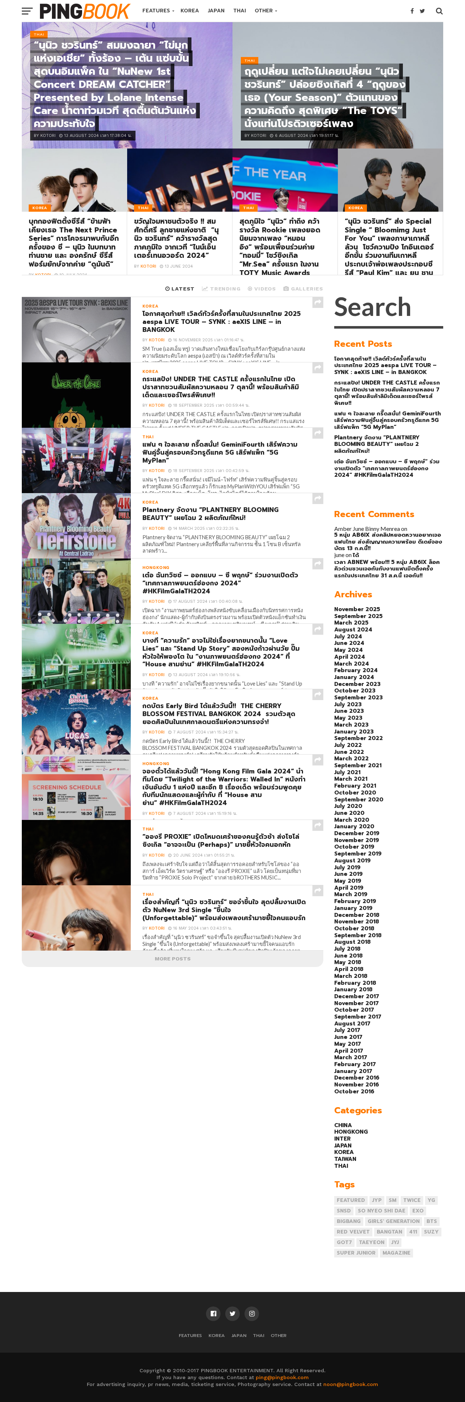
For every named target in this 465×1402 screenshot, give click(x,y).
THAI (239, 11)
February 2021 (355, 785)
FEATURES (156, 11)
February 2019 (355, 901)
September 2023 (358, 697)
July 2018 (347, 948)
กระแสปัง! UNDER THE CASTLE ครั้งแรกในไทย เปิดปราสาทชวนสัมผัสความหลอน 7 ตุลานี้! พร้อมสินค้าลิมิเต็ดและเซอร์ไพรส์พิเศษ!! (387, 392)
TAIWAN (345, 1159)
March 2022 (351, 758)
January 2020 (354, 826)
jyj (395, 1242)
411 (413, 1232)
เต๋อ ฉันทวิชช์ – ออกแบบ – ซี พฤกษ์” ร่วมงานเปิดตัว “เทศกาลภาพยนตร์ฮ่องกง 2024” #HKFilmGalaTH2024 (387, 468)
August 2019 (352, 860)
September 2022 (358, 738)
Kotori (148, 266)
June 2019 (348, 874)
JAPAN (216, 11)
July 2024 (348, 636)
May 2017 (347, 1044)
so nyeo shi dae (381, 1211)
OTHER (264, 11)
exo (418, 1211)
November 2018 (356, 921)
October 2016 (354, 1091)
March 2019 (350, 894)
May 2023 (348, 718)
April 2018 (348, 969)
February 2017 (355, 1064)
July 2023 (348, 704)
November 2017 (356, 1003)
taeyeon (371, 1242)
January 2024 (354, 677)
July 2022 (348, 745)
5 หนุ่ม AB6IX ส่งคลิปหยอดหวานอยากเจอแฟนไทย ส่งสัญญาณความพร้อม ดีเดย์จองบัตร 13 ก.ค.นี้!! (388, 541)
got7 (344, 1242)
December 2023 (357, 684)
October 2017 (354, 1009)
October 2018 (354, 928)
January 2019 (353, 908)
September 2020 (358, 799)
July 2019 (347, 867)
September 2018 (357, 935)
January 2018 (353, 989)
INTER (342, 1138)
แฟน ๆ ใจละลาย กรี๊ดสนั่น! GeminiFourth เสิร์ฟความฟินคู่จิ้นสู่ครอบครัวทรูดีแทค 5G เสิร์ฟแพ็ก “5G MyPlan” (387, 420)
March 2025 (351, 622)
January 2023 (354, 731)
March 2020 (351, 820)
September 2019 (357, 853)
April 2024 (349, 657)
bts (431, 1221)
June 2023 (349, 711)
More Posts (173, 959)
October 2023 (355, 690)
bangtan (389, 1232)
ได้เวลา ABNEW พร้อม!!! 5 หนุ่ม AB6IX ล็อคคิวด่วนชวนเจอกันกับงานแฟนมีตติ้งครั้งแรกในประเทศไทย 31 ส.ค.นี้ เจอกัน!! (387, 565)
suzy (431, 1232)
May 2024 (348, 650)
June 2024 (349, 643)
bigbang (349, 1221)
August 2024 (353, 629)
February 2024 (356, 670)
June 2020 (349, 813)
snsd (344, 1211)
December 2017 (356, 996)
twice (412, 1200)
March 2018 (350, 976)
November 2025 (357, 609)
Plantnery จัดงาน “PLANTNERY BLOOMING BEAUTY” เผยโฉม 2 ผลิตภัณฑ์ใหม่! (377, 444)
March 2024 (351, 663)
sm (392, 1200)
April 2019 (348, 887)
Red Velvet (353, 1232)
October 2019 (354, 846)
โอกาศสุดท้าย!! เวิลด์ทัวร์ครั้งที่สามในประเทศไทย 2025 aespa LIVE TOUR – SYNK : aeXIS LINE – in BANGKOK (385, 365)
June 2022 (349, 752)
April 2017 (348, 1051)
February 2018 (355, 983)
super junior (356, 1253)
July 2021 (347, 772)
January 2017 (353, 1071)
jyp (377, 1200)
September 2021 (357, 765)
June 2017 (348, 1037)
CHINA (343, 1125)
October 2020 (355, 792)
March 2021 (350, 779)
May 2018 (347, 962)
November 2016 (356, 1084)
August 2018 (352, 942)
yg (431, 1200)
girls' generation (394, 1221)
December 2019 (356, 833)
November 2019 (356, 840)
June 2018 (348, 955)
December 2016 (356, 1077)
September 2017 (357, 1016)
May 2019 (347, 881)
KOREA (190, 11)
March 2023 (351, 724)
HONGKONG (351, 1131)
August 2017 (352, 1023)
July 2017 (347, 1030)
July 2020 (348, 806)
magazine (397, 1253)
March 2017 (350, 1057)
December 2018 (356, 915)
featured (351, 1200)
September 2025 (358, 616)
